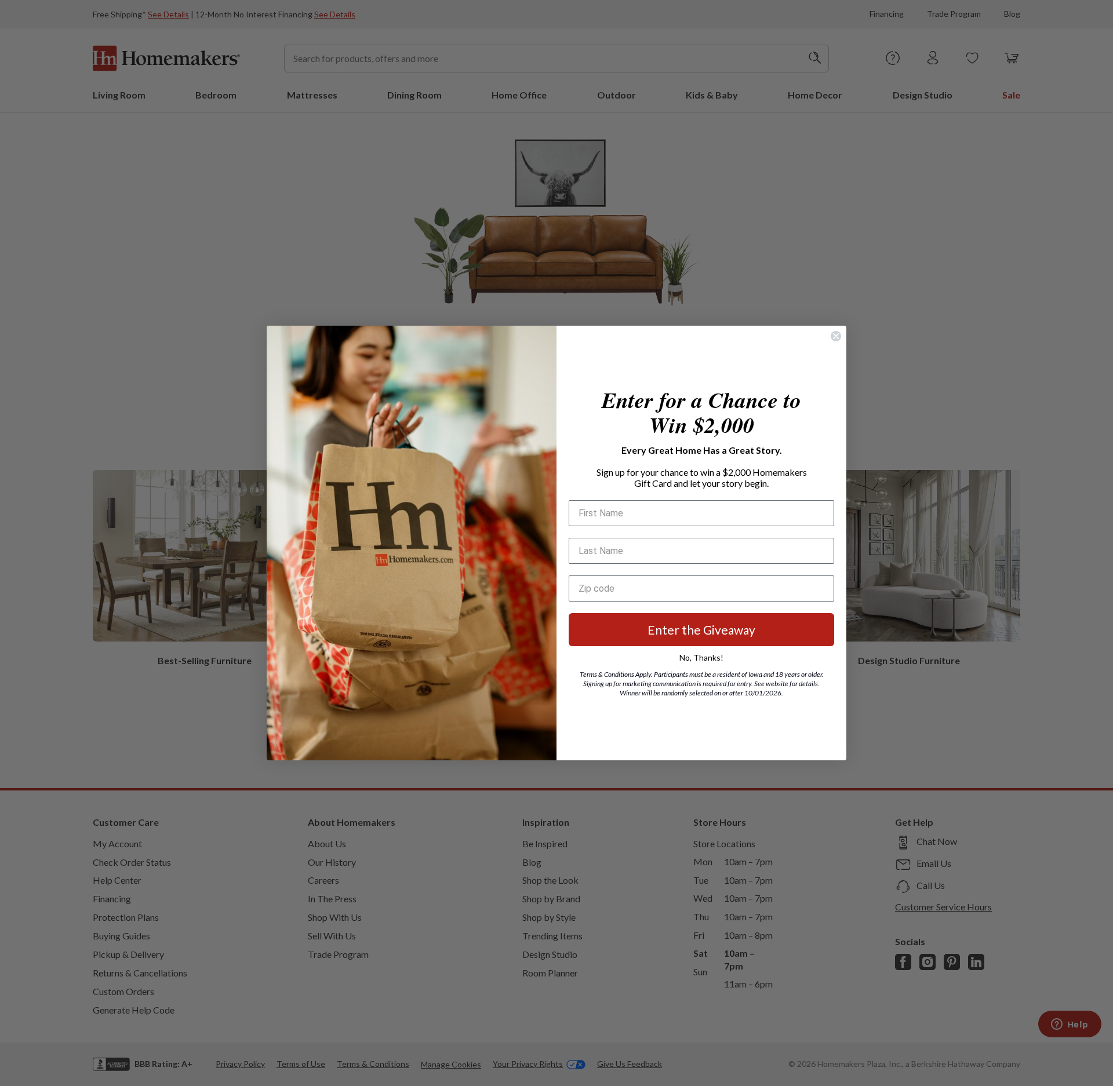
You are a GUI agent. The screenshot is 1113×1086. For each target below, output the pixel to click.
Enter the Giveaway (701, 629)
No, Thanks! (701, 657)
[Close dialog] (836, 336)
